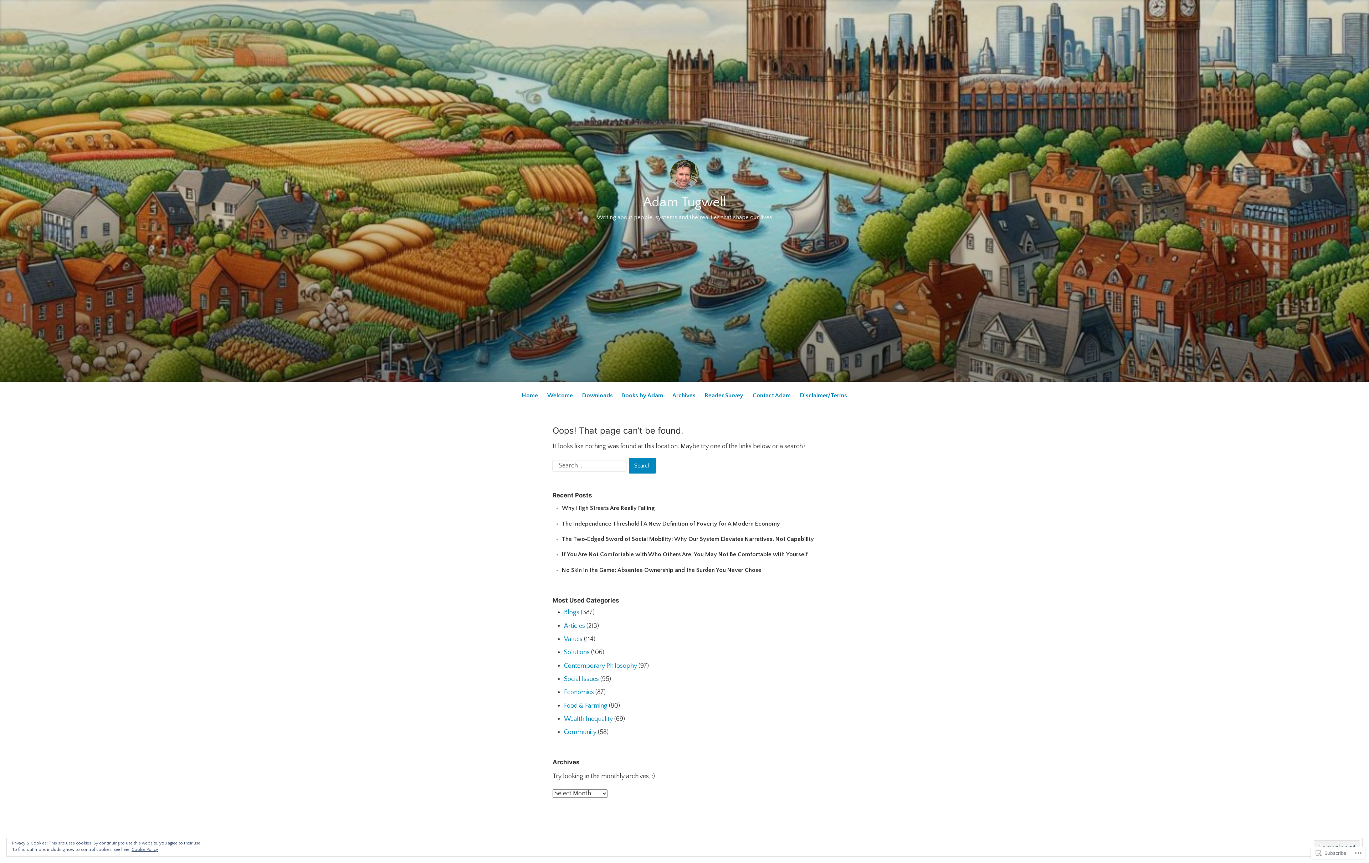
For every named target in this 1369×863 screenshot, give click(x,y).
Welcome (560, 395)
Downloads (597, 395)
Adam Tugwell (684, 202)
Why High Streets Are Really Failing (608, 508)
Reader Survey (724, 395)
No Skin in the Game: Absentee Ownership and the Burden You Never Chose (662, 570)
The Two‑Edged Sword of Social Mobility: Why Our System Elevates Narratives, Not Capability (688, 539)
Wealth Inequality (588, 719)
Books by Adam (642, 395)
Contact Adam (772, 395)
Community (580, 732)
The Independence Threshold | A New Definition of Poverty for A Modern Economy (671, 524)
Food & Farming (585, 705)
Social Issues (581, 679)
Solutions (577, 652)
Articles (574, 626)
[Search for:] (590, 465)
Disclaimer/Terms (823, 395)
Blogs (571, 612)
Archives (684, 395)
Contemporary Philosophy (600, 666)
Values (573, 639)
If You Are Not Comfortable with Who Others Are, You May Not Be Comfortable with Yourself (685, 554)
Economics (579, 692)
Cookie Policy (145, 849)
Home (530, 395)
